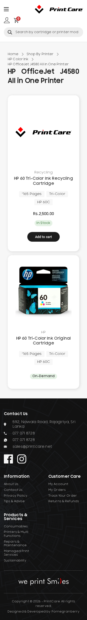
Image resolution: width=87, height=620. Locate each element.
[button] (43, 237)
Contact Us (13, 490)
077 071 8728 (24, 433)
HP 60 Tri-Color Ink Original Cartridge (43, 341)
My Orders (57, 490)
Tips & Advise (14, 501)
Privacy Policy (15, 495)
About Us (11, 484)
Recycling (43, 172)
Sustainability (15, 560)
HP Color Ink (18, 59)
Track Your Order (62, 495)
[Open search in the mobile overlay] (43, 32)
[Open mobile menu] (6, 9)
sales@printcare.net (32, 446)
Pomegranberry (65, 611)
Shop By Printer (40, 54)
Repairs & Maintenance (15, 543)
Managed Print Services (16, 553)
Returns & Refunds (63, 501)
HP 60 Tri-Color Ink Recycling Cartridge (43, 181)
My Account (58, 484)
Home (13, 54)
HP (43, 332)
